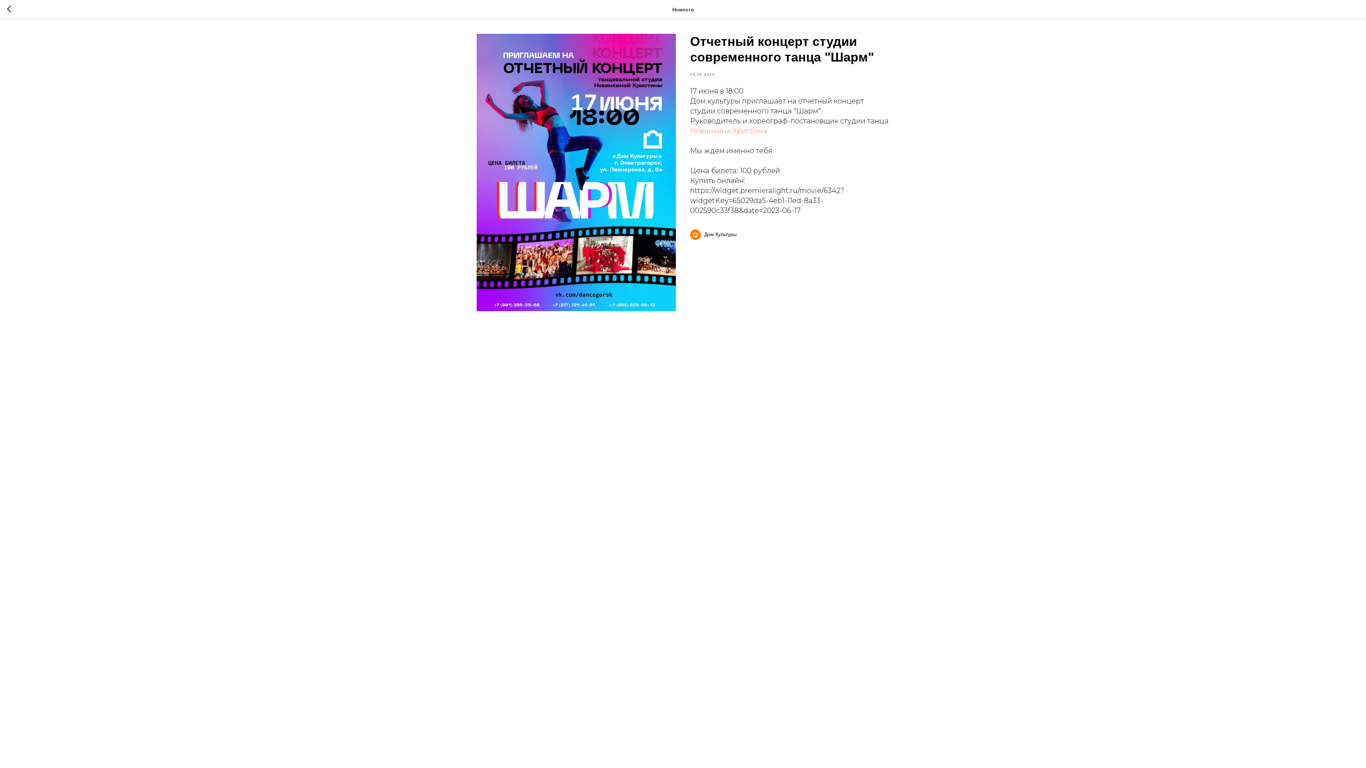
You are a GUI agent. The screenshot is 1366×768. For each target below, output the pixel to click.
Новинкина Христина (728, 131)
